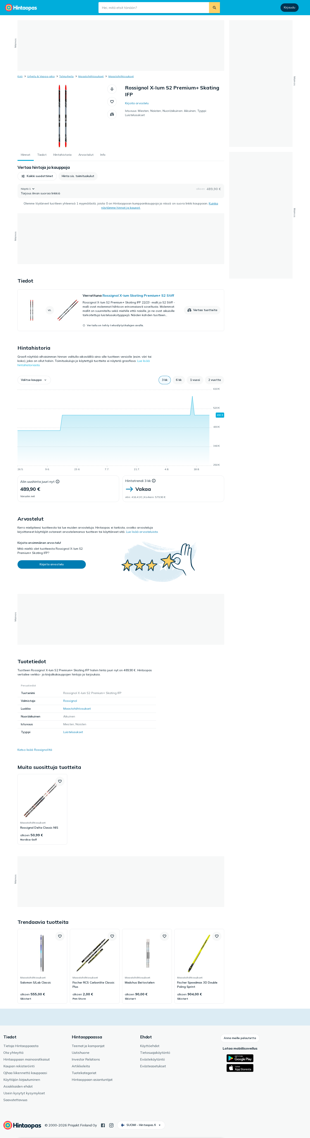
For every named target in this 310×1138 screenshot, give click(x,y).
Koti (20, 76)
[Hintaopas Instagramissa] (111, 1125)
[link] (121, 310)
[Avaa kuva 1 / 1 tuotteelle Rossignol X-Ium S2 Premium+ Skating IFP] (62, 116)
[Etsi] (214, 7)
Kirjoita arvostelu (137, 103)
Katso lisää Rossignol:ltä (35, 750)
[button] (112, 89)
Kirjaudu (289, 7)
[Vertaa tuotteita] (112, 114)
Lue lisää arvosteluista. (142, 532)
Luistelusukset (73, 732)
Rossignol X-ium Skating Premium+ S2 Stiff (138, 295)
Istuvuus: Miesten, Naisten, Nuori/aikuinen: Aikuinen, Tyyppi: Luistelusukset (166, 113)
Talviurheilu (66, 76)
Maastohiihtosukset (91, 76)
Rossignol (70, 701)
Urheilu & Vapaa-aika (41, 76)
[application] (121, 430)
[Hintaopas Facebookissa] (102, 1125)
